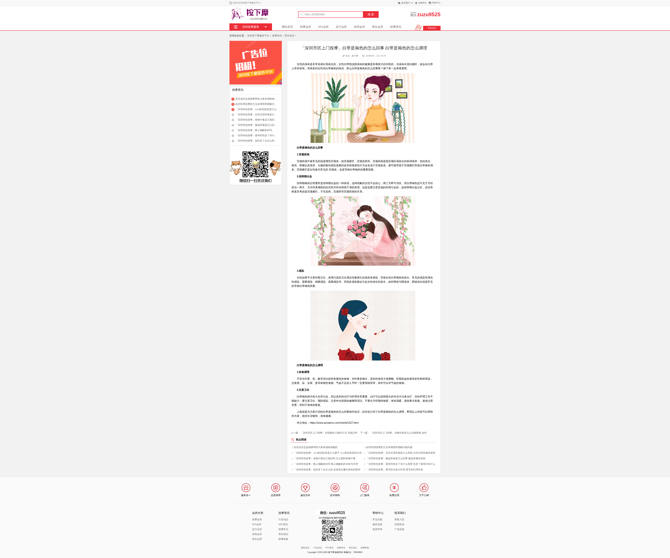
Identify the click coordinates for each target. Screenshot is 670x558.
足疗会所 (341, 26)
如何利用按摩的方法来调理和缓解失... (256, 104)
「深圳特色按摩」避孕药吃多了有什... (256, 135)
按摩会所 (305, 26)
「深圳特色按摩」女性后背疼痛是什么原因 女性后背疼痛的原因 (400, 453)
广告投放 (399, 529)
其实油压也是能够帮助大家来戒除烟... (256, 99)
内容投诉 (399, 524)
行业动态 (283, 519)
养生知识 (289, 35)
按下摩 (355, 56)
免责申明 (377, 529)
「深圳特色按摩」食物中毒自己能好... (256, 119)
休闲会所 (359, 26)
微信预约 (405, 3)
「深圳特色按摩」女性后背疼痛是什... (256, 114)
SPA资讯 (283, 524)
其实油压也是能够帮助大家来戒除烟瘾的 (316, 447)
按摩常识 (283, 529)
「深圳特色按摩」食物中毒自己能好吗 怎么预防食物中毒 (324, 458)
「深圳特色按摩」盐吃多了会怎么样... (256, 140)
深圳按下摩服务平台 (258, 35)
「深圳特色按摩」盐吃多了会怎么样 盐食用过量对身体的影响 (327, 469)
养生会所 (377, 26)
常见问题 (377, 519)
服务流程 (377, 524)
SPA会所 (323, 26)
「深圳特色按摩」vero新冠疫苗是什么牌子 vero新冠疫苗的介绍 (328, 453)
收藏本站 (422, 3)
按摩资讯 (395, 26)
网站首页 (287, 26)
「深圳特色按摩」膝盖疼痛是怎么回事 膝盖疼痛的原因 (395, 458)
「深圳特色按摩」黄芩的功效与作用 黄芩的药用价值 (394, 469)
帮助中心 (436, 3)
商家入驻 (399, 519)
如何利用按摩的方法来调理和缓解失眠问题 (389, 447)
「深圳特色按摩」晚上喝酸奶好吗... (254, 130)
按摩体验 (283, 539)
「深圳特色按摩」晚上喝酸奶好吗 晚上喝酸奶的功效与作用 (326, 464)
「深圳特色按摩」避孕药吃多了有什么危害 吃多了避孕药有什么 (400, 464)
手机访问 (432, 28)
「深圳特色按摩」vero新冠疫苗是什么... (256, 109)
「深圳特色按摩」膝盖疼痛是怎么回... (256, 125)
